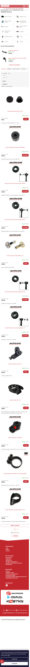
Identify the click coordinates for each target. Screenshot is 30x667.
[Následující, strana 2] (15, 529)
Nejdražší (9, 69)
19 (17, 529)
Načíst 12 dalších (15, 525)
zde (9, 655)
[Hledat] (20, 6)
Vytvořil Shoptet (7, 610)
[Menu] (28, 6)
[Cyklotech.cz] (5, 6)
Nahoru (16, 535)
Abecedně (23, 69)
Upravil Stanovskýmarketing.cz (20, 610)
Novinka (5, 77)
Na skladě (6, 73)
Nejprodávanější (16, 69)
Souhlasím (14, 663)
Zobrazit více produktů (14, 64)
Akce (5, 75)
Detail (25, 119)
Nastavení (14, 659)
